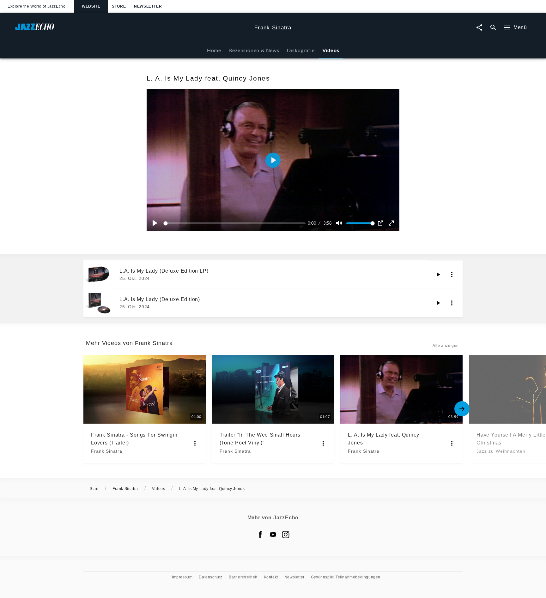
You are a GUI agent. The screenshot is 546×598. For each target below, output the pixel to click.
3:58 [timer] (327, 223)
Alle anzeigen (446, 345)
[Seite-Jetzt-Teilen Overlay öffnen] (479, 27)
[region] (273, 160)
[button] (273, 160)
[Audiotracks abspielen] (438, 274)
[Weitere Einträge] (462, 408)
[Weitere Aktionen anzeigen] (452, 274)
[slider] (236, 223)
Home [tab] (214, 50)
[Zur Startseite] (132, 30)
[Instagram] (285, 534)
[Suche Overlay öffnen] (493, 27)
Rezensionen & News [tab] (254, 50)
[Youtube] (273, 534)
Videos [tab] (330, 50)
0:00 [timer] (312, 223)
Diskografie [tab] (301, 50)
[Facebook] (260, 534)
